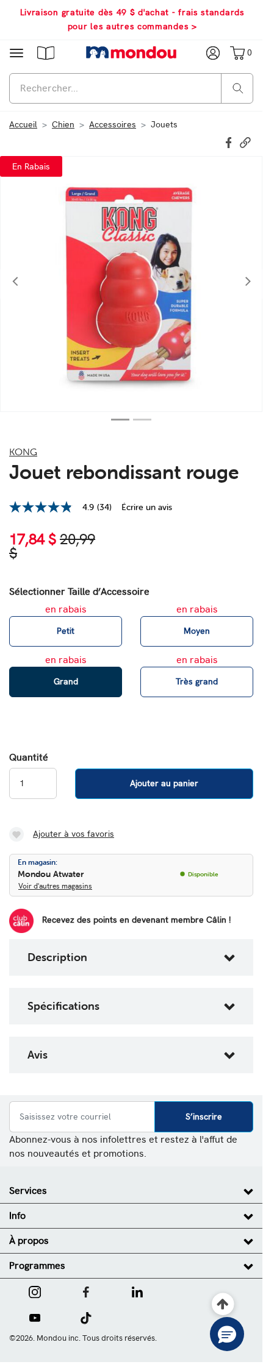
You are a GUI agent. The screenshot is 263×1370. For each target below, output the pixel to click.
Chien (63, 124)
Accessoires (112, 124)
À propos (29, 1240)
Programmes (37, 1265)
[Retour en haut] (223, 1304)
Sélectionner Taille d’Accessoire (79, 591)
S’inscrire (204, 1116)
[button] (45, 52)
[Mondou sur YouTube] (34, 1317)
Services (28, 1190)
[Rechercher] (237, 87)
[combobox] (131, 88)
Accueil (23, 124)
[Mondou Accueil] (131, 52)
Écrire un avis (146, 507)
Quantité (28, 757)
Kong (23, 451)
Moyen (197, 630)
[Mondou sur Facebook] (86, 1291)
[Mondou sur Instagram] (35, 1291)
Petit (65, 630)
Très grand (197, 681)
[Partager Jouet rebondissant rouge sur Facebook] (230, 141)
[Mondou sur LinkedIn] (137, 1291)
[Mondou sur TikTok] (86, 1317)
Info (17, 1215)
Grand (66, 681)
